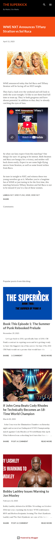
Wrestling (20, 195)
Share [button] (6, 199)
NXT (12, 195)
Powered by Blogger (29, 537)
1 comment (17, 355)
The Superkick (15, 4)
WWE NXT (35, 195)
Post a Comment (19, 441)
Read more (46, 355)
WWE (28, 195)
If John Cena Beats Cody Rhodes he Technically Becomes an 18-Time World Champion (25, 410)
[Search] (44, 4)
